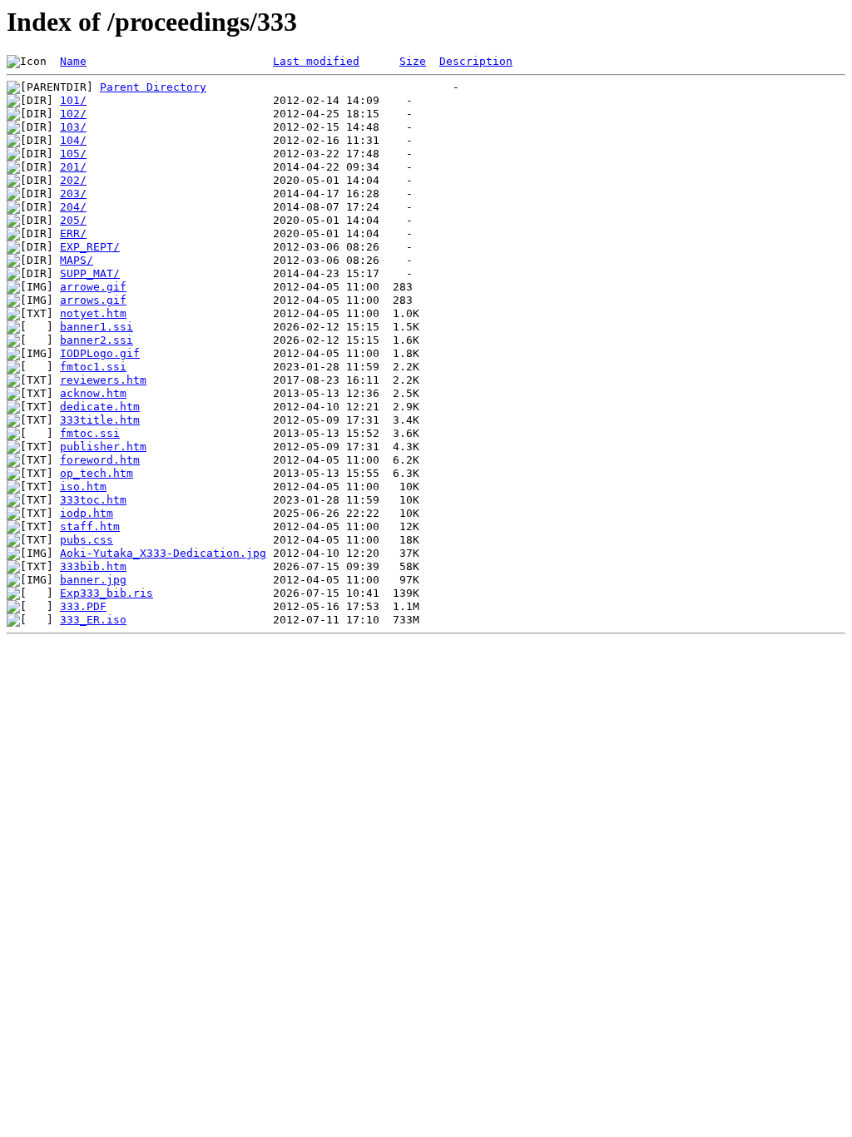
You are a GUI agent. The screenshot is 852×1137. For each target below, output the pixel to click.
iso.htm (83, 486)
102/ (73, 113)
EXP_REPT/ (90, 247)
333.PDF (83, 606)
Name (73, 61)
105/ (73, 153)
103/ (73, 127)
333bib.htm (93, 566)
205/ (73, 220)
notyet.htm (93, 313)
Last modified (316, 61)
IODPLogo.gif (100, 353)
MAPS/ (76, 260)
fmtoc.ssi (90, 433)
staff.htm (90, 526)
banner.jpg (93, 579)
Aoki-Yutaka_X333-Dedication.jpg (163, 553)
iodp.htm (86, 513)
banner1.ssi (96, 326)
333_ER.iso (93, 619)
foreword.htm (100, 460)
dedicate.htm (100, 406)
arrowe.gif (93, 287)
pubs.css (86, 540)
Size (412, 61)
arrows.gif (93, 300)
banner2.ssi (96, 340)
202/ (73, 180)
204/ (73, 207)
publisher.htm (103, 446)
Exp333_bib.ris (106, 593)
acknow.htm (93, 393)
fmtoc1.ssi (93, 366)
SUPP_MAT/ (90, 273)
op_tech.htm (96, 473)
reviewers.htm (103, 380)
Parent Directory (153, 87)
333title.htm (100, 420)
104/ (73, 140)
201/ (73, 167)
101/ (73, 100)
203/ (73, 193)
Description (476, 61)
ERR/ (73, 233)
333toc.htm (93, 500)
